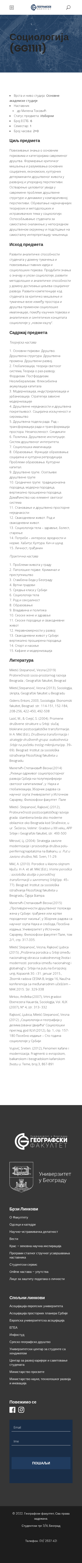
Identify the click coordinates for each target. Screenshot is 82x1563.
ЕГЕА (13, 1327)
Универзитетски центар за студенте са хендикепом (37, 1351)
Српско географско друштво (29, 1342)
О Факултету (18, 1217)
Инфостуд (16, 1334)
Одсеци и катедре (22, 1224)
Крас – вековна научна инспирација (35, 1246)
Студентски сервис (23, 1264)
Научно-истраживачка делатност (33, 1231)
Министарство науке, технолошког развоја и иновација (40, 1381)
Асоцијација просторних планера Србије (38, 1313)
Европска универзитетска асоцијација (36, 1320)
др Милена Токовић (31, 111)
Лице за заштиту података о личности (37, 1279)
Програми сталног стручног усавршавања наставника (39, 1255)
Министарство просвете (26, 1372)
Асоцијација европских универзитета (36, 1306)
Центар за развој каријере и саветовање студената (38, 1362)
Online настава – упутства (28, 1271)
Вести (13, 1239)
